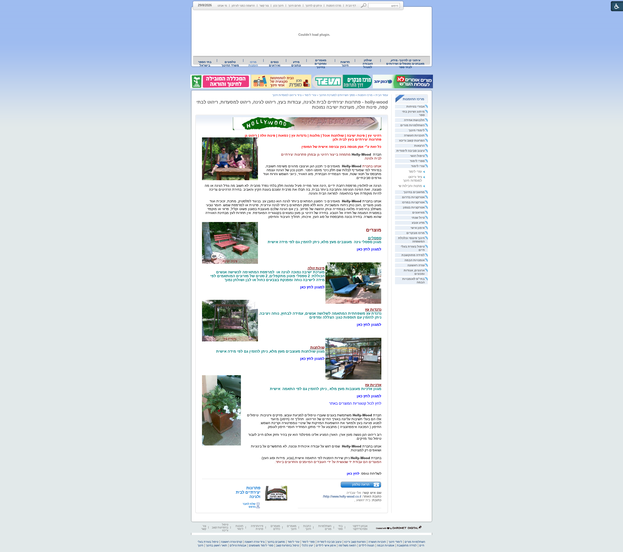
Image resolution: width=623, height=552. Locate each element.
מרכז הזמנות (333, 5)
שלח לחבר (249, 503)
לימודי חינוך (417, 130)
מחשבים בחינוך (414, 192)
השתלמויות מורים (412, 125)
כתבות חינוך (307, 527)
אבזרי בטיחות (415, 106)
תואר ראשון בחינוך (216, 545)
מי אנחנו (222, 5)
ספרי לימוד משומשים (261, 545)
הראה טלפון (360, 484)
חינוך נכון (278, 5)
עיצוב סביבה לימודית (410, 150)
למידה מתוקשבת (413, 255)
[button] (363, 5)
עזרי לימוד (418, 166)
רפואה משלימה (347, 545)
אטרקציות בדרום (413, 197)
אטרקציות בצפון (414, 207)
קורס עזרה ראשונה (231, 541)
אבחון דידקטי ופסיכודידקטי (360, 527)
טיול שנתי (418, 217)
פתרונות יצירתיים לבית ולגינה (248, 492)
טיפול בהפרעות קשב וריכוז (220, 527)
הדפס (252, 506)
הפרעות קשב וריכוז (412, 140)
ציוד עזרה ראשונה (255, 541)
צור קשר (264, 5)
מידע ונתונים (296, 63)
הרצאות (419, 145)
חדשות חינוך (345, 63)
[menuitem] (405, 64)
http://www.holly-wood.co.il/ (342, 496)
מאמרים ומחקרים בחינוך (321, 64)
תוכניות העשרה (414, 135)
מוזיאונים (418, 212)
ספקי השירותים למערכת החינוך (337, 95)
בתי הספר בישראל (204, 63)
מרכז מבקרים (415, 233)
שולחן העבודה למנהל (368, 64)
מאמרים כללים (275, 527)
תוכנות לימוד (239, 527)
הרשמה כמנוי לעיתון (243, 5)
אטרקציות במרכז (413, 202)
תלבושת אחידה (414, 120)
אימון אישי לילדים (326, 545)
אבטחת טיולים (238, 545)
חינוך (200, 545)
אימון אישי (418, 228)
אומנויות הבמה (414, 260)
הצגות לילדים (366, 545)
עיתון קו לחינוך (313, 5)
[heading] (313, 135)
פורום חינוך (294, 5)
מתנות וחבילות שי (410, 186)
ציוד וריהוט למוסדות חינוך (412, 178)
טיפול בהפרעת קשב (287, 545)
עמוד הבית (382, 95)
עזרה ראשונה (416, 265)
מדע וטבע (418, 222)
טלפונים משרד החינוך (230, 63)
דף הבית (351, 5)
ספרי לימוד (417, 161)
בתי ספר (340, 527)
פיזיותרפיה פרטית (257, 527)
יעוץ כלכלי (307, 545)
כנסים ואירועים (274, 63)
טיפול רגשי (417, 156)
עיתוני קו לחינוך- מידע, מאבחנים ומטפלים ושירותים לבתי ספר (405, 64)
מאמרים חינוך (291, 527)
